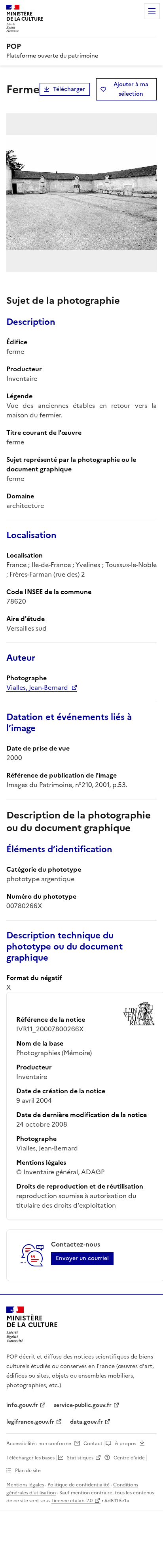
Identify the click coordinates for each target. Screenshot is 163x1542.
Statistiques (80, 1457)
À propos (125, 1443)
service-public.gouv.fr (83, 1405)
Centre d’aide (129, 1457)
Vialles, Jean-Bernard (37, 687)
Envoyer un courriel (82, 1258)
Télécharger (69, 89)
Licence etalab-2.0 (72, 1500)
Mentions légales (25, 1484)
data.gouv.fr (86, 1422)
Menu (152, 11)
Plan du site (28, 1470)
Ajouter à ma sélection (131, 89)
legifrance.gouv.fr (30, 1422)
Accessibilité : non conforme (38, 1443)
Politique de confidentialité (78, 1484)
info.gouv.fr (22, 1405)
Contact (92, 1443)
